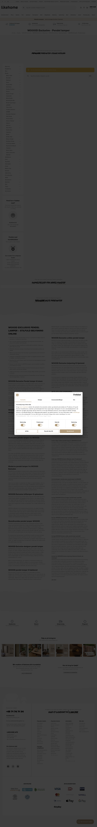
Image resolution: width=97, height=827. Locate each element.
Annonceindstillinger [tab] (57, 399)
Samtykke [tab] (23, 399)
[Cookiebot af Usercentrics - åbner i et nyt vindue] (74, 395)
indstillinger (76, 412)
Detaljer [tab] (40, 399)
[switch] (40, 425)
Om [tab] (74, 399)
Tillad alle (70, 431)
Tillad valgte (48, 431)
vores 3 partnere (23, 407)
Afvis (26, 431)
